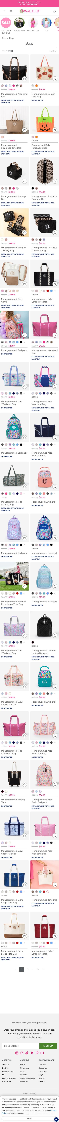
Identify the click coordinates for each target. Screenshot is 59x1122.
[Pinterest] (37, 1053)
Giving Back (6, 1081)
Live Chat (42, 1064)
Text (45, 1071)
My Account (24, 1068)
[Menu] (4, 11)
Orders (22, 1071)
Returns (41, 1078)
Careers (42, 1081)
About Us (5, 1064)
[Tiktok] (27, 1053)
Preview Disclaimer (9, 1078)
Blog (3, 1075)
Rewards (23, 1075)
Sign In (22, 1064)
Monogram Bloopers (27, 1078)
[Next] (44, 969)
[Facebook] (22, 1053)
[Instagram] (17, 1053)
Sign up (48, 1045)
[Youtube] (42, 1053)
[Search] (11, 11)
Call (40, 1071)
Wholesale (24, 1081)
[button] (53, 51)
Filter (9, 51)
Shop (4, 38)
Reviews (5, 1068)
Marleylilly (32, 1094)
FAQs (41, 1075)
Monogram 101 (7, 1071)
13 (37, 969)
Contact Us (43, 1068)
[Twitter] (32, 1053)
